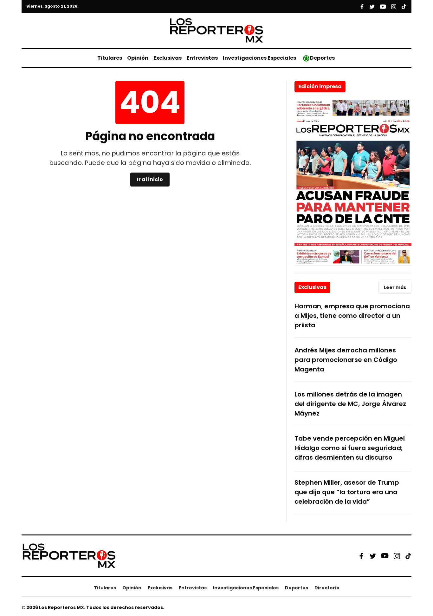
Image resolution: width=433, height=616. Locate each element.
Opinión (137, 58)
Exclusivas (167, 58)
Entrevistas (202, 58)
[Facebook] (361, 556)
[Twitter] (373, 556)
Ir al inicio (150, 179)
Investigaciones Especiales (259, 58)
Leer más (395, 287)
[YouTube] (385, 556)
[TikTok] (408, 556)
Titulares (109, 58)
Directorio (326, 588)
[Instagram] (397, 556)
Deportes (322, 58)
